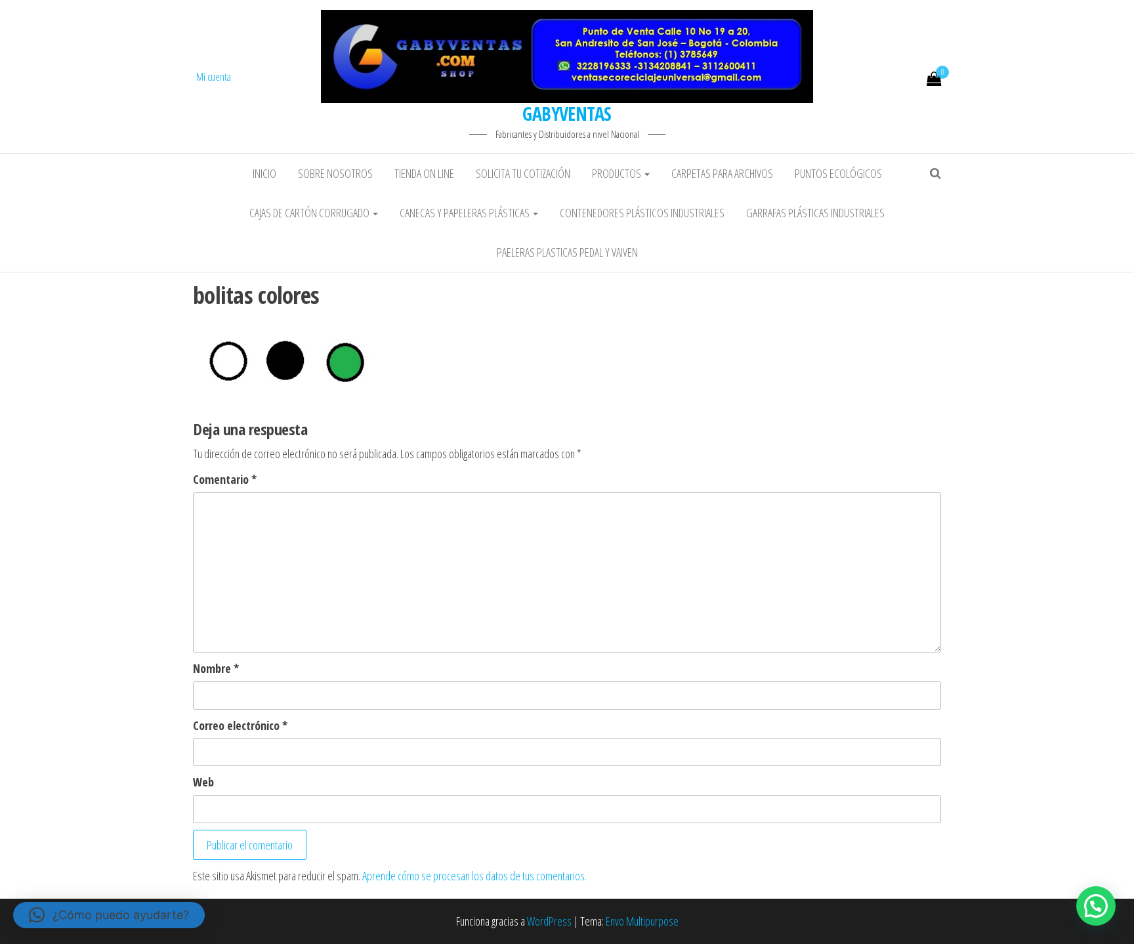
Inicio (264, 173)
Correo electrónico (240, 725)
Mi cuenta (213, 77)
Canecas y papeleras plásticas (466, 213)
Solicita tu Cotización (523, 173)
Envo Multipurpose (642, 921)
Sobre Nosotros (335, 173)
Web (203, 782)
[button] (1096, 906)
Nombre (216, 668)
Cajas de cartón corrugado (310, 213)
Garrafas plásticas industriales (815, 213)
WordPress (549, 921)
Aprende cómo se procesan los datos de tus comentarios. (474, 876)
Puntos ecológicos (838, 173)
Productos (617, 173)
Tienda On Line (424, 173)
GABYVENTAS (566, 113)
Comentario (225, 479)
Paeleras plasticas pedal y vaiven (567, 252)
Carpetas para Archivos (722, 173)
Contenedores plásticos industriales (642, 213)
